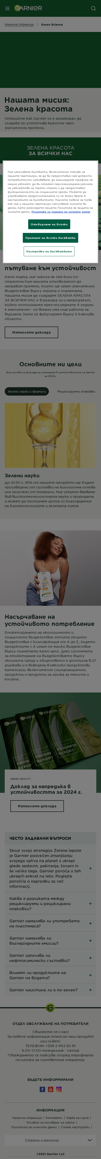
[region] (51, 211)
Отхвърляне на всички (49, 224)
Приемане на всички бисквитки (50, 237)
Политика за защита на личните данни (60, 211)
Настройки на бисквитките (49, 251)
